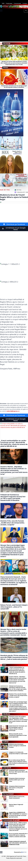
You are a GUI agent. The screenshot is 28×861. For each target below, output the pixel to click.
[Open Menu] (1, 10)
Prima (8, 190)
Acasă (1, 190)
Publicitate (9, 3)
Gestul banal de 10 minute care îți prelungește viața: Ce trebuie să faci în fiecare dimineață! (18, 728)
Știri (5, 190)
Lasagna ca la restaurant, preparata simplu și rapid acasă (18, 752)
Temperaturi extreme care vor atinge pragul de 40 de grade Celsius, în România (14, 86)
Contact (25, 3)
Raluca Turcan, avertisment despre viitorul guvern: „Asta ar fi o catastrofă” (13, 607)
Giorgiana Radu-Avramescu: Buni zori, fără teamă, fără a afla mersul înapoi (18, 772)
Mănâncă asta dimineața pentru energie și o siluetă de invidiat (17, 745)
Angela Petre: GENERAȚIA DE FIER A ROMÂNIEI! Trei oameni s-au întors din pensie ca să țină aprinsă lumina (18, 815)
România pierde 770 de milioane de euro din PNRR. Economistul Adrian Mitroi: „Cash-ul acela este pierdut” (14, 657)
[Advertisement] (14, 27)
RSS (3, 3)
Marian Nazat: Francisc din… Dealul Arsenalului (17, 797)
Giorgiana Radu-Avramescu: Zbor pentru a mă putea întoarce (17, 787)
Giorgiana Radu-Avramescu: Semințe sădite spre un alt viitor (17, 780)
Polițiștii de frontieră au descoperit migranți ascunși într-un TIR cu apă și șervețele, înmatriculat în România (13, 497)
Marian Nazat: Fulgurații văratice (16, 805)
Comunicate (17, 3)
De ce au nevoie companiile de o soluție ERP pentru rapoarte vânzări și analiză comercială (18, 835)
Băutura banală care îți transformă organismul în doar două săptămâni (18, 735)
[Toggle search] (26, 10)
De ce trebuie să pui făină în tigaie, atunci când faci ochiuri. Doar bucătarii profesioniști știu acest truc (18, 762)
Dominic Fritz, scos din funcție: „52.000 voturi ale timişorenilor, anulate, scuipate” (12, 523)
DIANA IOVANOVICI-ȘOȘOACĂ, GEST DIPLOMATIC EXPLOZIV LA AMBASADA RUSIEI (18, 843)
